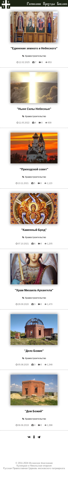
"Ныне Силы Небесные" (34, 108)
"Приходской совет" (34, 169)
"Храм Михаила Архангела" (34, 290)
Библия (62, 4)
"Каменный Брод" (34, 229)
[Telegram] (39, 437)
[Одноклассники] (34, 437)
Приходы (49, 4)
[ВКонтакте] (29, 437)
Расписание (34, 4)
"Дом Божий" (34, 411)
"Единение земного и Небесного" (34, 48)
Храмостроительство (35, 56)
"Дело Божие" (34, 350)
